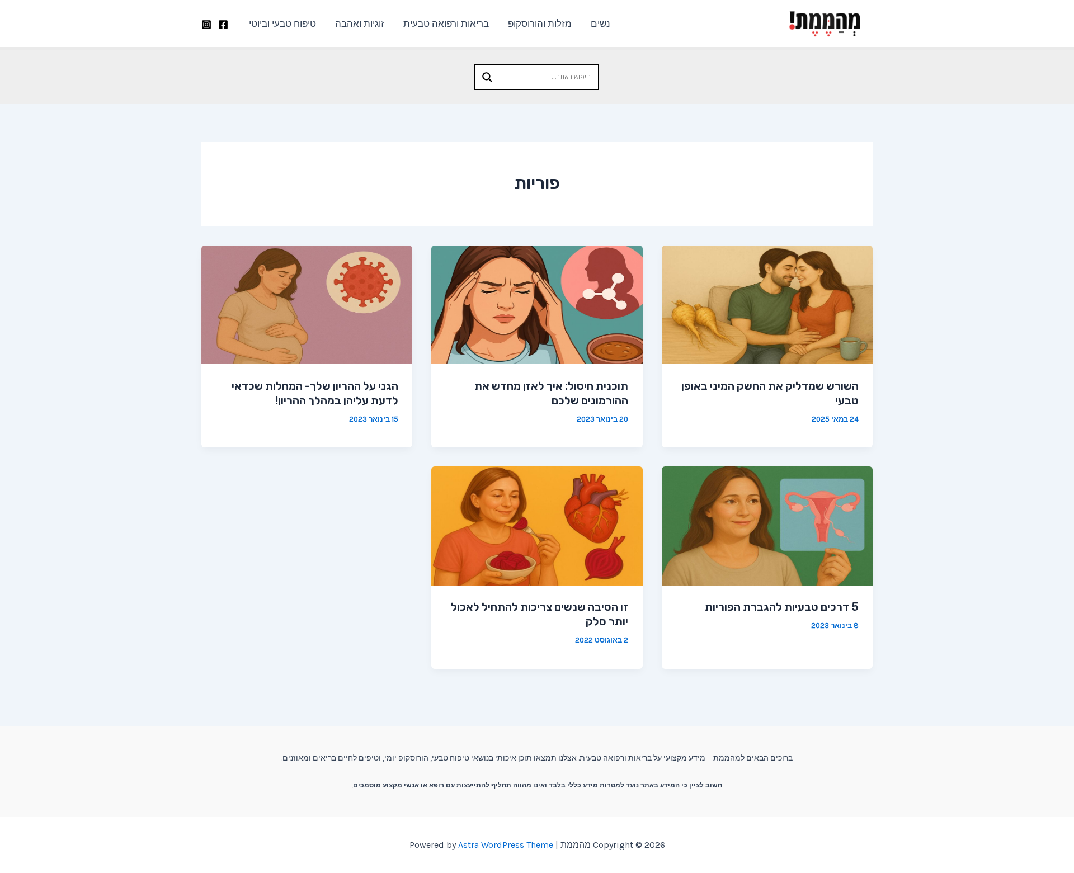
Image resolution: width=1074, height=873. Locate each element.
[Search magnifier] (487, 77)
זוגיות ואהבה (359, 23)
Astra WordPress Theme (505, 844)
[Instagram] (206, 25)
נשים (600, 23)
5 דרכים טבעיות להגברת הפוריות (782, 607)
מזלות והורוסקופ (540, 23)
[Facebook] (223, 25)
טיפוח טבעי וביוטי (282, 23)
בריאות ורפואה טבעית (446, 23)
